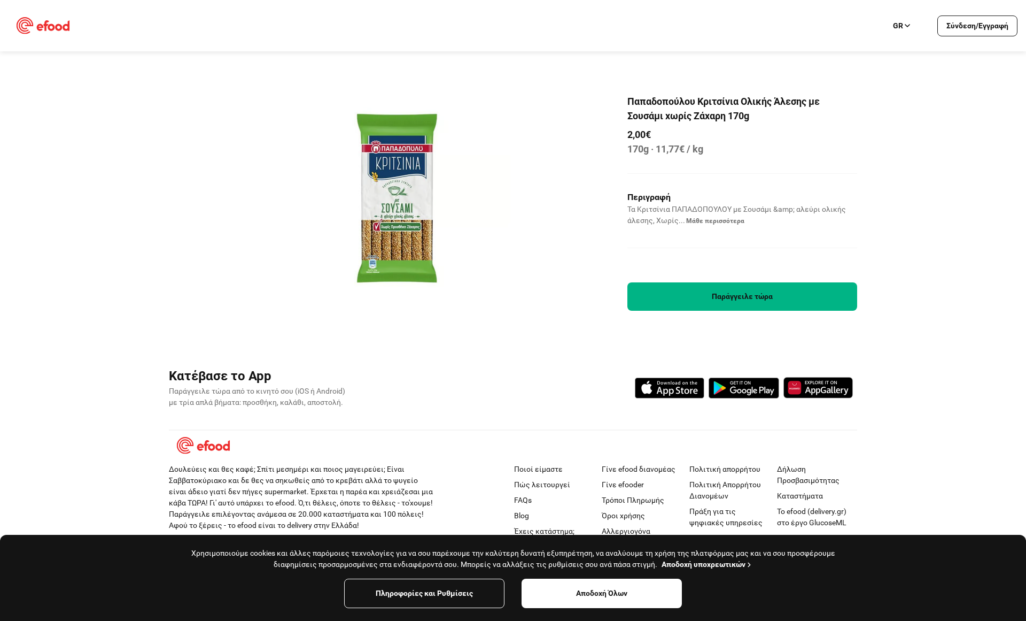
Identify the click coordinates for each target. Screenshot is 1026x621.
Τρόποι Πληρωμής (633, 500)
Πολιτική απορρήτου (724, 469)
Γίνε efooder (623, 484)
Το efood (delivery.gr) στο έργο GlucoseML (811, 517)
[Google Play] (744, 390)
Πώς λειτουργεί (542, 484)
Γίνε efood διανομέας (638, 469)
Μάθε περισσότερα (715, 221)
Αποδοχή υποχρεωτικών (703, 564)
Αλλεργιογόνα (626, 531)
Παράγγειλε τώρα (742, 296)
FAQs (523, 500)
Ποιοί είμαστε (538, 469)
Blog (521, 515)
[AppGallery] (818, 389)
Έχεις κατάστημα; (544, 531)
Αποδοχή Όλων (601, 593)
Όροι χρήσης (623, 515)
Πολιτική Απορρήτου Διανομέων (725, 490)
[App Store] (669, 390)
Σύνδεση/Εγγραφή (977, 25)
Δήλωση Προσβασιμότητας (808, 475)
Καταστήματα (800, 496)
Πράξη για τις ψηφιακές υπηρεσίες (726, 517)
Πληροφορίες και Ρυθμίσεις (424, 593)
